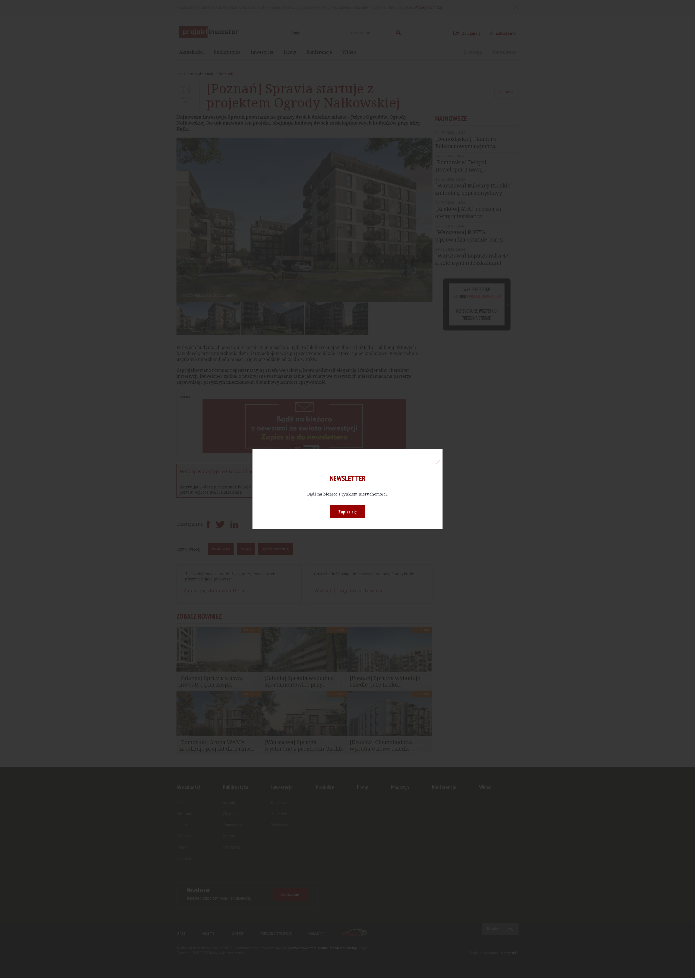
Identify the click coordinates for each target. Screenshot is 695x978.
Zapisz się (347, 512)
